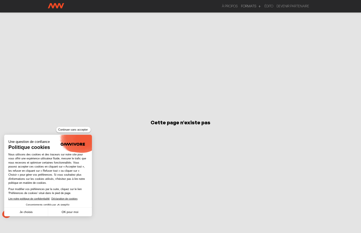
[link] (230, 6)
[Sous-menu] (259, 6)
